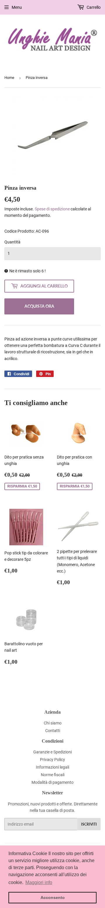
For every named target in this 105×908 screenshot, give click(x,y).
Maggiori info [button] (38, 882)
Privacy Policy (52, 759)
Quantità (12, 242)
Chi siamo (53, 723)
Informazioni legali (52, 767)
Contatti (52, 730)
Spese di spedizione (52, 209)
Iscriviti (89, 824)
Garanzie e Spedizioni (52, 752)
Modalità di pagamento (53, 782)
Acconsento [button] (53, 897)
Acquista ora (39, 306)
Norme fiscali (52, 774)
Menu (17, 7)
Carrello (93, 7)
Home (9, 77)
